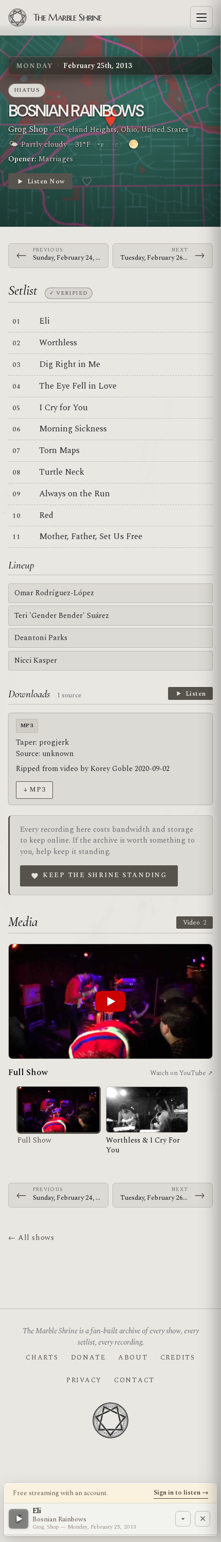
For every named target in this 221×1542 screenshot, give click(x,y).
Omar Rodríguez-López (54, 593)
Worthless (58, 342)
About (133, 1357)
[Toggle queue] (183, 1519)
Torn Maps (59, 450)
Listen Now (46, 181)
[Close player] (202, 1519)
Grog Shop (28, 129)
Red (46, 515)
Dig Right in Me (69, 364)
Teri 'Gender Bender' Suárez (61, 615)
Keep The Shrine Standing (105, 875)
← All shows (31, 1237)
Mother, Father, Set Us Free (90, 536)
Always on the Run (74, 493)
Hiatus (27, 90)
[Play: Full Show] (110, 1001)
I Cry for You (63, 407)
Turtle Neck (61, 472)
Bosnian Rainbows (75, 111)
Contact (134, 1380)
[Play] (18, 1519)
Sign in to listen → (181, 1492)
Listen (196, 693)
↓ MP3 (34, 789)
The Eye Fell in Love (78, 386)
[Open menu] (201, 17)
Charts (42, 1357)
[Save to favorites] (87, 181)
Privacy (84, 1380)
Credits (177, 1357)
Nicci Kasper (35, 660)
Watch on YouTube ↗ (181, 1073)
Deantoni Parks (40, 637)
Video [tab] (194, 922)
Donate (88, 1357)
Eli (44, 321)
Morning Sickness (73, 428)
